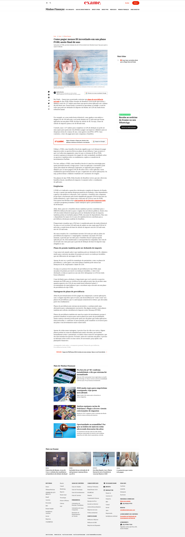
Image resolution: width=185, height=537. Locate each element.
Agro (107, 510)
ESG (47, 505)
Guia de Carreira (76, 495)
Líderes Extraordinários (94, 507)
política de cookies (67, 534)
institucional (49, 534)
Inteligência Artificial (49, 512)
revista (108, 486)
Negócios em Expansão (94, 525)
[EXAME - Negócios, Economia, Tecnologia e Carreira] (92, 3)
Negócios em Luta (92, 510)
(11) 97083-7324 (127, 524)
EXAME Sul (91, 492)
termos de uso (57, 534)
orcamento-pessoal (76, 345)
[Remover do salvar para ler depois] (49, 109)
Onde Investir (135, 9)
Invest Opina (96, 9)
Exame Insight (50, 508)
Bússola (90, 495)
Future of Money (64, 500)
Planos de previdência (91, 345)
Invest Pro (105, 9)
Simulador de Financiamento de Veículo (76, 514)
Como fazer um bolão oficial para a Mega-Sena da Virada (129, 61)
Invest (60, 36)
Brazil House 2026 (93, 489)
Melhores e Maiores (93, 519)
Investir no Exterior (93, 504)
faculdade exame (111, 483)
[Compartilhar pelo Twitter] (49, 103)
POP (61, 506)
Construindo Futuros (93, 498)
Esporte (62, 492)
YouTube (122, 486)
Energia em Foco (92, 501)
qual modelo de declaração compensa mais (90, 200)
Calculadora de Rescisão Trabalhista (77, 504)
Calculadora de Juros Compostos (77, 509)
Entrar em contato (125, 501)
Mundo (62, 483)
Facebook (122, 495)
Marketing (63, 489)
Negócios (48, 519)
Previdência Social (60, 347)
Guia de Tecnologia (77, 489)
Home (55, 36)
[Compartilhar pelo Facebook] (49, 95)
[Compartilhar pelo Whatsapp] (49, 92)
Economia (48, 503)
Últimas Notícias (50, 489)
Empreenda (109, 513)
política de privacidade (79, 534)
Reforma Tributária (93, 486)
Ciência (62, 503)
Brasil (47, 497)
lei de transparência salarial (93, 534)
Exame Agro (63, 495)
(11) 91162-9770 (127, 503)
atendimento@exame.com (127, 510)
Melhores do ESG (92, 522)
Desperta (108, 499)
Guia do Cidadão (76, 486)
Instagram (123, 492)
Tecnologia (63, 497)
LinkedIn (122, 489)
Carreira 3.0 (109, 496)
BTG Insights (70, 9)
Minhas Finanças (55, 9)
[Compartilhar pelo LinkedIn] (49, 97)
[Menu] (47, 3)
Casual (62, 486)
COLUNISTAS (49, 522)
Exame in (108, 493)
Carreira (48, 500)
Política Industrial (92, 512)
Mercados (113, 9)
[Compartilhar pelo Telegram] (49, 100)
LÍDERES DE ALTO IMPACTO (50, 493)
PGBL (69, 347)
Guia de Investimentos (83, 9)
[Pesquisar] (50, 3)
